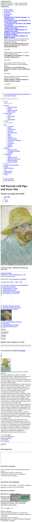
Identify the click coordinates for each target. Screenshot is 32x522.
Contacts (15, 517)
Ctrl (16, 282)
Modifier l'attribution (6, 273)
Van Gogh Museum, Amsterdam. (17, 279)
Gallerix (8, 508)
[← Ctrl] (10, 293)
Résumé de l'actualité (10, 88)
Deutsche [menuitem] (25, 94)
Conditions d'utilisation (18, 519)
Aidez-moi (4, 517)
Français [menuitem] (20, 94)
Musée (8, 102)
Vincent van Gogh (10, 276)
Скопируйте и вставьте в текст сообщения (13, 503)
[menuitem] (30, 94)
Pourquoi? (22, 350)
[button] (8, 9)
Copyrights (12, 520)
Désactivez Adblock (6, 438)
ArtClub (8, 121)
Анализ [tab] (6, 201)
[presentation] (17, 203)
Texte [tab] (6, 200)
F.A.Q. (9, 517)
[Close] (1, 446)
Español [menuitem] (16, 94)
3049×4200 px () (19, 274)
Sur (12, 517)
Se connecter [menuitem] (7, 95)
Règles (10, 519)
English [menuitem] (11, 94)
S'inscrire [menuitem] (13, 95)
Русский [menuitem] (6, 94)
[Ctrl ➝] (10, 306)
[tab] (7, 197)
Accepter (25, 497)
